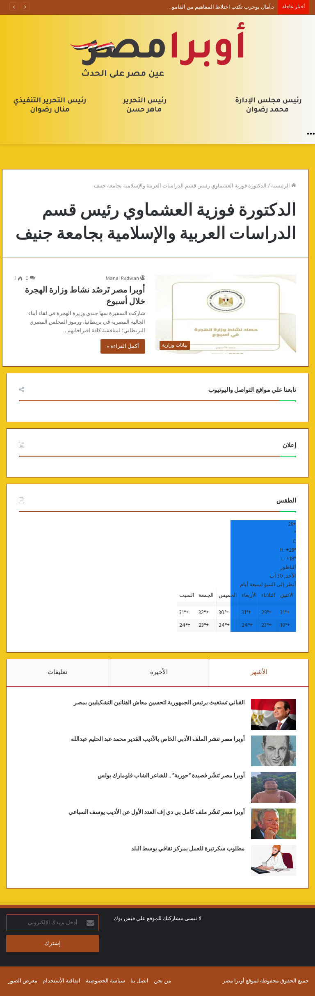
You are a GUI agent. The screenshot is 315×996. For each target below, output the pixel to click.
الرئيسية (281, 186)
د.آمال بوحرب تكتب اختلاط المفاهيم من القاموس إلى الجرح (208, 7)
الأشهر (259, 672)
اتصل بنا (139, 981)
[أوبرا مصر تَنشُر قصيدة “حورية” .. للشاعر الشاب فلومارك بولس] (273, 787)
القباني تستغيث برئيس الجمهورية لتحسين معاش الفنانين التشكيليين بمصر (159, 703)
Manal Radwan (122, 278)
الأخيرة (159, 672)
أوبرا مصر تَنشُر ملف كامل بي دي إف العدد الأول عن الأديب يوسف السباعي (156, 812)
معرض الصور (22, 981)
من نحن (162, 981)
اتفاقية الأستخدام (61, 981)
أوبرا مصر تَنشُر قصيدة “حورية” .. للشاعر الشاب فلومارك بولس (171, 776)
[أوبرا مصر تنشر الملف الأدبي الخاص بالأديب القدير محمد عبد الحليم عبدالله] (273, 751)
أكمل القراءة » (123, 346)
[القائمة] (311, 134)
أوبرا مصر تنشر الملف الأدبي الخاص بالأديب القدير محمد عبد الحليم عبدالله (158, 739)
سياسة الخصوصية (105, 981)
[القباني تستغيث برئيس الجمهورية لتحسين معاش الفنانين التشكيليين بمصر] (273, 714)
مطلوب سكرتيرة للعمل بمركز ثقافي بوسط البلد (188, 849)
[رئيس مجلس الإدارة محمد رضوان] (157, 70)
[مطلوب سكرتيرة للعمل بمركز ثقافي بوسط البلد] (273, 860)
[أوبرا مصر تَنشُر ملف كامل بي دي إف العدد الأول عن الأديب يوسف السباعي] (273, 824)
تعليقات (57, 672)
